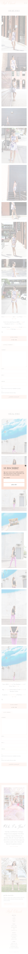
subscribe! (14, 484)
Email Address (7, 477)
